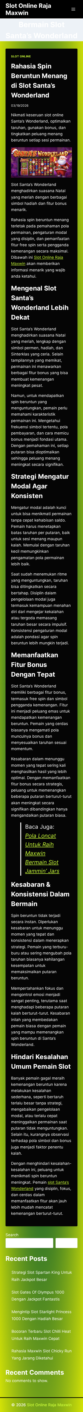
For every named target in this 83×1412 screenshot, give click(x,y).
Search (12, 1235)
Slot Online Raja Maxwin (49, 1405)
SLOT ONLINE (21, 56)
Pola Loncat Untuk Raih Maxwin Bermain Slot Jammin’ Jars (42, 853)
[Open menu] (73, 9)
